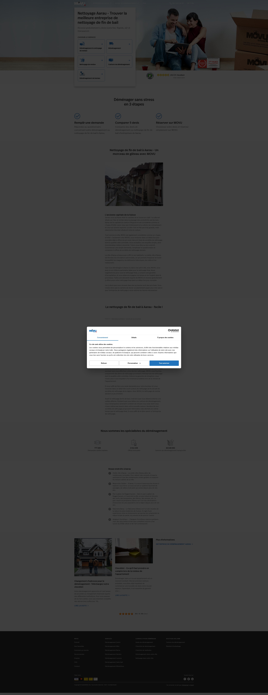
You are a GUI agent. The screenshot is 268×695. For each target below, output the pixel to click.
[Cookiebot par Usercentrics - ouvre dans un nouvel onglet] (169, 330)
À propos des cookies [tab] (165, 337)
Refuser (104, 363)
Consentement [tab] (102, 337)
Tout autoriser (164, 363)
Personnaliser (133, 363)
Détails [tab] (134, 337)
